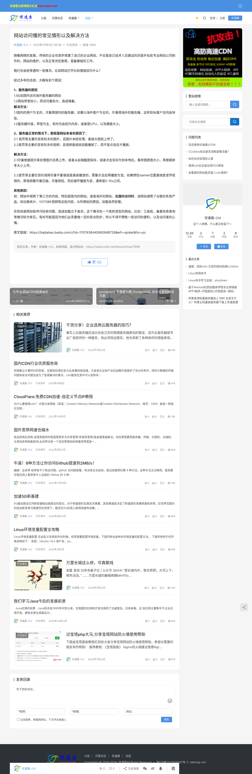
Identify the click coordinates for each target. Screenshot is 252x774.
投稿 (236, 18)
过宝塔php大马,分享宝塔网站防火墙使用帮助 (105, 634)
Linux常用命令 (197, 273)
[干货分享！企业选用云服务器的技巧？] (38, 337)
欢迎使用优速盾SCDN (202, 144)
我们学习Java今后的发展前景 (40, 601)
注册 (222, 18)
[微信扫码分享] (144, 768)
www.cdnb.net (47, 5)
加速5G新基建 (26, 496)
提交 (166, 719)
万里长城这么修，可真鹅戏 (89, 562)
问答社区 (57, 18)
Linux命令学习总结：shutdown (207, 280)
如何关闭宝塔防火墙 (200, 158)
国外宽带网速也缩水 (31, 430)
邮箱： (77, 711)
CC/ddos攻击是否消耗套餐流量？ (209, 151)
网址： (130, 711)
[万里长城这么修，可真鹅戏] (38, 575)
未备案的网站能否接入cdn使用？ (208, 172)
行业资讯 (72, 44)
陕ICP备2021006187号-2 (172, 762)
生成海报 (133, 768)
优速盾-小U (21, 44)
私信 (223, 246)
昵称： (23, 711)
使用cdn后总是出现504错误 (205, 165)
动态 (88, 18)
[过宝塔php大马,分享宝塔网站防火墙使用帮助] (38, 646)
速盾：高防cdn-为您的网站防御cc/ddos (213, 266)
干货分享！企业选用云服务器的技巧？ (99, 325)
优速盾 (73, 18)
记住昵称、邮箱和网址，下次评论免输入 (42, 719)
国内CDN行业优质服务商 (36, 363)
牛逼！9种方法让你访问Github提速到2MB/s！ (55, 463)
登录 (212, 18)
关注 (205, 246)
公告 (43, 18)
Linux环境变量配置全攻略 (36, 529)
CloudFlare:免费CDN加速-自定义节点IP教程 (53, 396)
